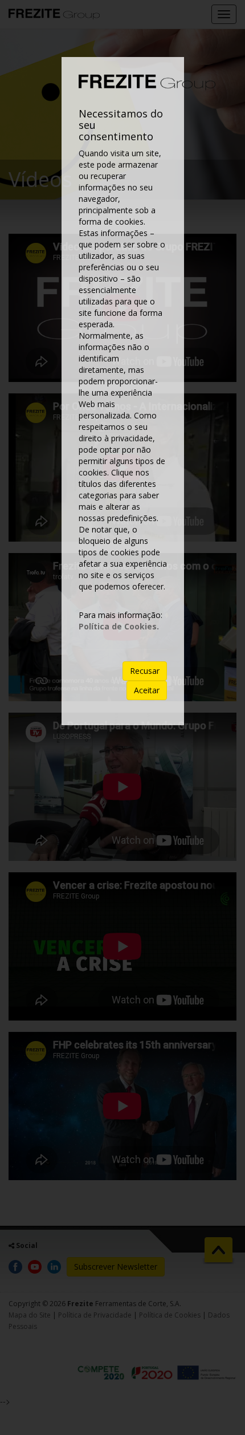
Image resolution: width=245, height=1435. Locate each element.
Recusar (145, 670)
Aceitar (147, 690)
